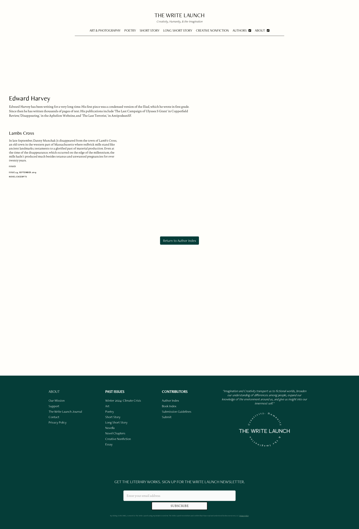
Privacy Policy (243, 515)
